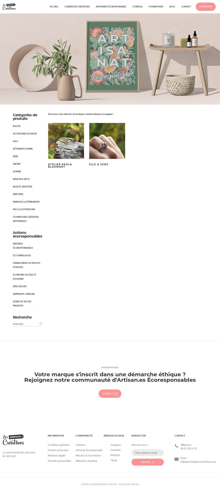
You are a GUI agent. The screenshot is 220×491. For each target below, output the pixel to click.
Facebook (116, 450)
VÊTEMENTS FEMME (23, 149)
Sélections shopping (86, 460)
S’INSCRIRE (145, 462)
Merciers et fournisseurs (88, 455)
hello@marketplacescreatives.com (198, 461)
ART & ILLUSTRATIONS (24, 209)
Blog (172, 6)
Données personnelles (59, 460)
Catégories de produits (25, 117)
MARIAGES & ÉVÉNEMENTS (26, 202)
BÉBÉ (15, 156)
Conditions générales (59, 444)
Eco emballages (22, 255)
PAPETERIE (18, 194)
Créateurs (81, 444)
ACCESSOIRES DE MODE (25, 133)
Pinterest (115, 455)
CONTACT (107, 393)
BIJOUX (16, 126)
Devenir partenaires (58, 450)
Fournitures (156, 6)
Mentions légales (56, 455)
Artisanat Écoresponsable (111, 6)
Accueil (54, 6)
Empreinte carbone (24, 294)
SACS (15, 141)
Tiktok (114, 460)
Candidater (205, 6)
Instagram (116, 444)
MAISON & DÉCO (21, 179)
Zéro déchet (20, 286)
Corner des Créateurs (77, 6)
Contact (186, 6)
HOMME (17, 171)
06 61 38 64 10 (188, 448)
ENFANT (17, 164)
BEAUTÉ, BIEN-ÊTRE (22, 186)
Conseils (137, 6)
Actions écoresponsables (27, 234)
